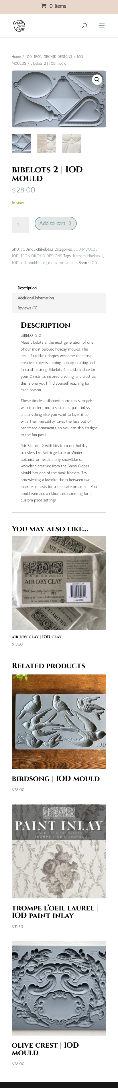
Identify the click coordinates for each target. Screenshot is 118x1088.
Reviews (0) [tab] (28, 308)
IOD (15, 262)
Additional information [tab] (36, 298)
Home (16, 56)
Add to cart (52, 223)
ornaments (69, 262)
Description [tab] (27, 288)
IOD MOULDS (86, 249)
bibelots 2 (95, 255)
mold (42, 262)
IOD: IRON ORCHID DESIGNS (48, 56)
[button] (97, 79)
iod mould (28, 262)
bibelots (79, 255)
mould (53, 262)
